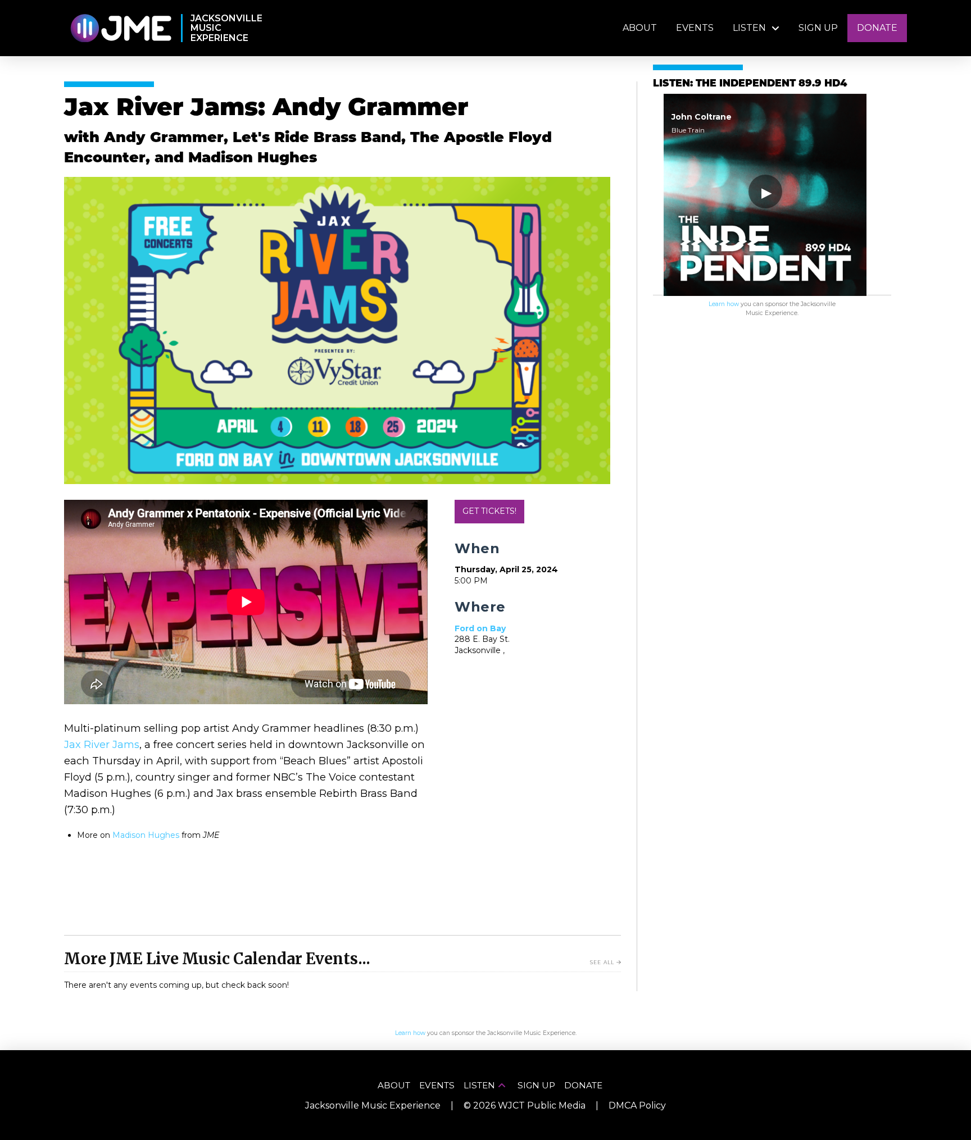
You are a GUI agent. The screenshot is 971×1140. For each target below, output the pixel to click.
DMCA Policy (637, 1105)
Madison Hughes (145, 835)
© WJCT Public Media (525, 1105)
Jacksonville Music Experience (373, 1105)
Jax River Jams (101, 744)
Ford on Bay (480, 628)
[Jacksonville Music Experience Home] (120, 28)
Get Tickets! (489, 511)
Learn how (724, 304)
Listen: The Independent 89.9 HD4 (750, 84)
